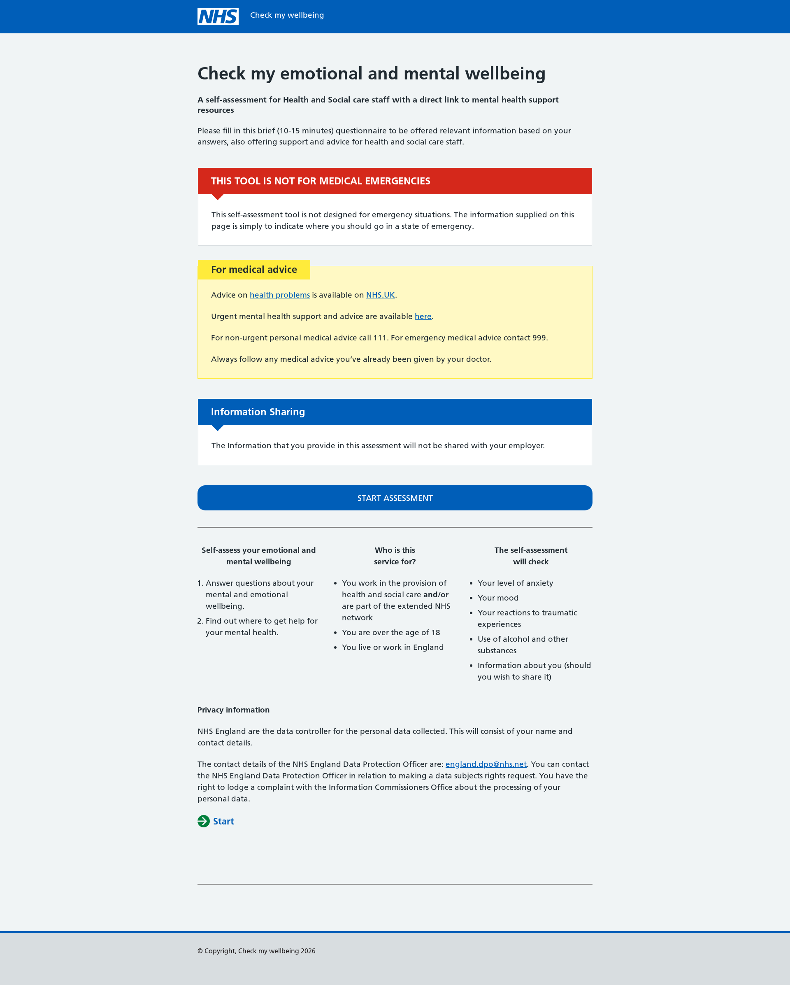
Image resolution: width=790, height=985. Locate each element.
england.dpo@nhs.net (486, 764)
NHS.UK (380, 295)
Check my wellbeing (287, 15)
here (423, 316)
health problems (280, 295)
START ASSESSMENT (395, 498)
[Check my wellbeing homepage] (218, 16)
